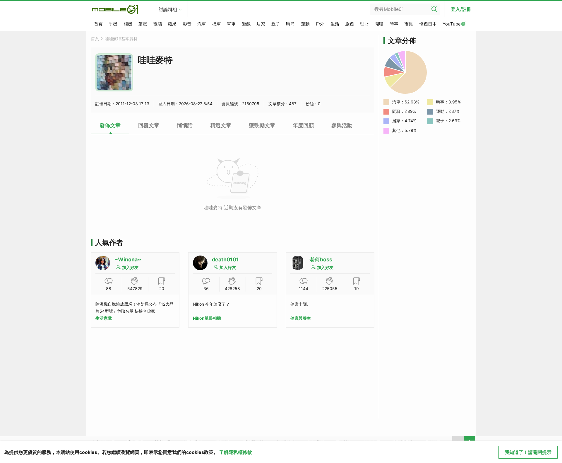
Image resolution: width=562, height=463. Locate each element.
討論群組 (168, 9)
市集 (408, 24)
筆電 (142, 24)
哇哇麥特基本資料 (121, 38)
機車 (216, 24)
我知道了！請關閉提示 (528, 452)
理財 (364, 24)
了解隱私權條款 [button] (235, 452)
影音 (187, 24)
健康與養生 (300, 318)
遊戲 (246, 24)
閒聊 (379, 24)
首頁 (98, 24)
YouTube (452, 24)
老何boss (320, 259)
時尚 (290, 24)
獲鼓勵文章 (262, 125)
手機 (113, 24)
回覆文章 (148, 125)
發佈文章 (110, 125)
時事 (394, 24)
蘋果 (172, 24)
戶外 (320, 24)
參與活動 (341, 125)
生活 (334, 24)
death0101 (225, 259)
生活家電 (103, 318)
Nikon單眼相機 (207, 318)
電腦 (157, 24)
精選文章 (220, 125)
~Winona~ (127, 259)
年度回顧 (303, 125)
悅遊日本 (428, 24)
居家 (260, 24)
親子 (275, 24)
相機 (128, 24)
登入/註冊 (461, 9)
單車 (231, 24)
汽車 (201, 24)
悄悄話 (185, 125)
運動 (305, 24)
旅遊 (349, 24)
